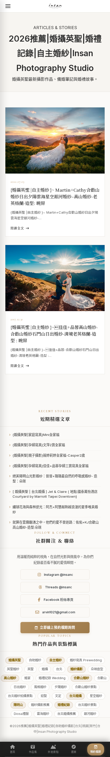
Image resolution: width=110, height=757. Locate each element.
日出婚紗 (20, 687)
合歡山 (101, 678)
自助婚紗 (35, 660)
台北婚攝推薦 (66, 714)
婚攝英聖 (14, 660)
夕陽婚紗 (60, 687)
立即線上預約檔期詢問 (57, 627)
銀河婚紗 (90, 714)
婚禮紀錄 (64, 705)
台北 (59, 669)
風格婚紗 (40, 687)
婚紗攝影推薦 (40, 705)
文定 (58, 696)
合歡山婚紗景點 (85, 687)
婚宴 (27, 678)
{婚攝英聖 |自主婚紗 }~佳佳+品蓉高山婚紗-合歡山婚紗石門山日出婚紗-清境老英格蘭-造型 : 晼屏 (54, 334)
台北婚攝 (75, 696)
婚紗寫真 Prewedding (86, 660)
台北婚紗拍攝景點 (20, 696)
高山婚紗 (10, 678)
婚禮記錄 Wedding (52, 678)
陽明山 (18, 705)
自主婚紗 (55, 660)
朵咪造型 (97, 669)
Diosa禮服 (21, 714)
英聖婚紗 (13, 669)
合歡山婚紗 (81, 678)
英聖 (30, 669)
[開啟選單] (8, 6)
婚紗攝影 (76, 669)
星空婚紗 (96, 696)
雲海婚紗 (43, 714)
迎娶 (44, 696)
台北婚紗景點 (87, 705)
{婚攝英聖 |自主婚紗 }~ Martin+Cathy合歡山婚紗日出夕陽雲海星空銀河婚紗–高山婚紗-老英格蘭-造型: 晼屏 (55, 196)
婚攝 (45, 669)
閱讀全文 (17, 228)
